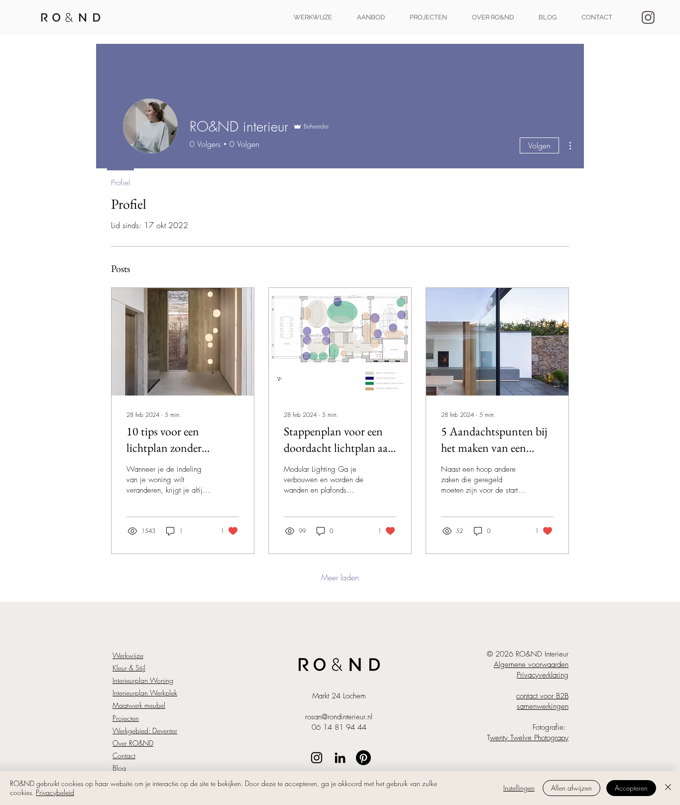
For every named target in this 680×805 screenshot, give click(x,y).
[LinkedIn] (340, 757)
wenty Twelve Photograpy (529, 738)
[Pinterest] (363, 757)
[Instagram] (316, 757)
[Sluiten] (668, 788)
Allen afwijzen (571, 788)
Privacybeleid (55, 792)
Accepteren (631, 788)
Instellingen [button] (519, 788)
